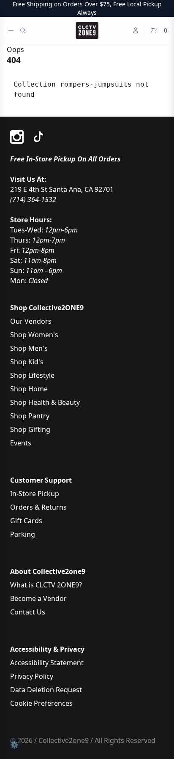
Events (20, 443)
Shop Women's (34, 334)
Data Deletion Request (46, 689)
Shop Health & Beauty (45, 402)
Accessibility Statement (47, 662)
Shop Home (29, 388)
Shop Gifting (30, 429)
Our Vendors (31, 321)
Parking (22, 534)
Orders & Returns (38, 507)
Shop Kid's (27, 361)
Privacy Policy (31, 676)
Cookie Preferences (41, 703)
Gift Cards (26, 520)
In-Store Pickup (34, 493)
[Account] (135, 30)
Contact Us (27, 612)
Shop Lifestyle (32, 375)
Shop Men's (29, 348)
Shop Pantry (29, 415)
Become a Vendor (38, 598)
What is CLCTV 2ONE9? (46, 585)
